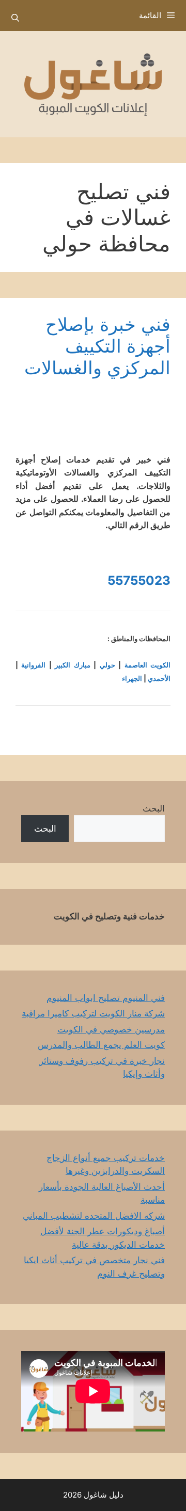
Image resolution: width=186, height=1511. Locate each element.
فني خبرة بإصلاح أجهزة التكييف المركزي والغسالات (97, 345)
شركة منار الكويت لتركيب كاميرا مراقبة (93, 1013)
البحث (154, 808)
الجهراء (132, 678)
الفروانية (33, 665)
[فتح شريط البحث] (15, 18)
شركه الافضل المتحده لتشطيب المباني (94, 1216)
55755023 (139, 580)
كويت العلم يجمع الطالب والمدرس (101, 1045)
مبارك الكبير (72, 665)
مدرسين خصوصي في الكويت (111, 1029)
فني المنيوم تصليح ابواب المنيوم (106, 998)
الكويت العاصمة (148, 665)
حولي (107, 665)
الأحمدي (159, 678)
